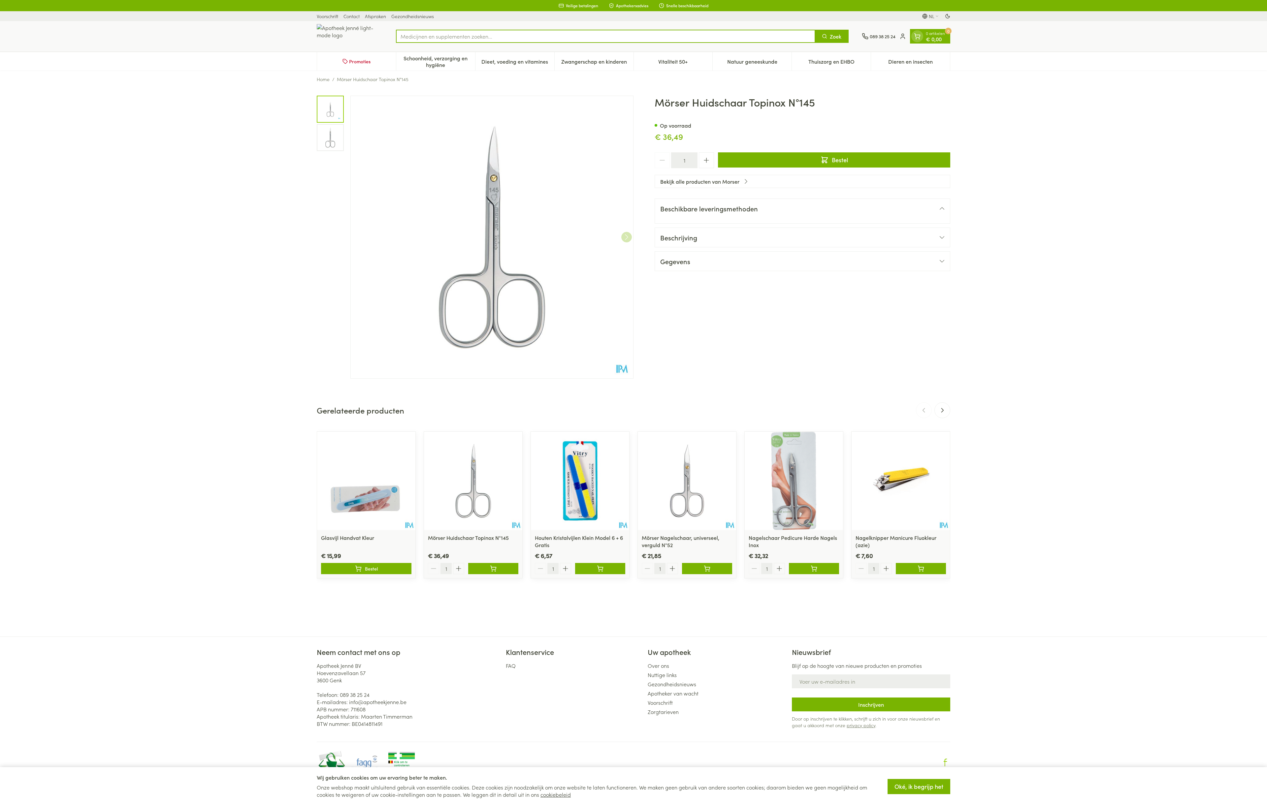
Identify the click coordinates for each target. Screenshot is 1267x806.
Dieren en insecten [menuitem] (919, 63)
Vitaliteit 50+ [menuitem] (685, 63)
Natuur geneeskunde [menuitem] (759, 63)
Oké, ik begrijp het (918, 786)
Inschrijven (871, 704)
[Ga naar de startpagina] (350, 36)
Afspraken (375, 16)
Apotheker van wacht (673, 693)
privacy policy (861, 725)
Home (323, 79)
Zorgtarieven (663, 711)
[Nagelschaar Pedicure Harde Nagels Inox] (794, 481)
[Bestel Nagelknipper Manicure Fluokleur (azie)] (921, 568)
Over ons (658, 665)
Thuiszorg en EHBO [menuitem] (839, 63)
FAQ (511, 665)
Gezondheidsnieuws (412, 16)
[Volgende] (626, 237)
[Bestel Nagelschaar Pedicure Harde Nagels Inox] (814, 568)
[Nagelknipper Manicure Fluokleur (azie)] (901, 481)
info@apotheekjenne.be (377, 701)
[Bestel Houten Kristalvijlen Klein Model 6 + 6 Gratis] (600, 568)
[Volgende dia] (942, 410)
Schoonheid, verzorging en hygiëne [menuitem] (439, 61)
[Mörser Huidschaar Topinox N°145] (473, 481)
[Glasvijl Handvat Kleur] (366, 481)
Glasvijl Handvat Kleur (347, 537)
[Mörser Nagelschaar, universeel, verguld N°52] (687, 481)
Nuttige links (662, 674)
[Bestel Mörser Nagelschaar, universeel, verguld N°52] (707, 568)
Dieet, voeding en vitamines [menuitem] (517, 63)
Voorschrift (327, 16)
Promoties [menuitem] (360, 61)
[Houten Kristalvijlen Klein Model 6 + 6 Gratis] (580, 481)
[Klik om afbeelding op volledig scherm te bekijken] (492, 237)
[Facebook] (945, 762)
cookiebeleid (555, 794)
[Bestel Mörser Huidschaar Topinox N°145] (493, 568)
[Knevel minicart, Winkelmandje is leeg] (917, 36)
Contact (351, 16)
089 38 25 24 (355, 694)
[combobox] (605, 36)
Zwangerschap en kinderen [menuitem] (597, 63)
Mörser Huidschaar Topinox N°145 (468, 537)
